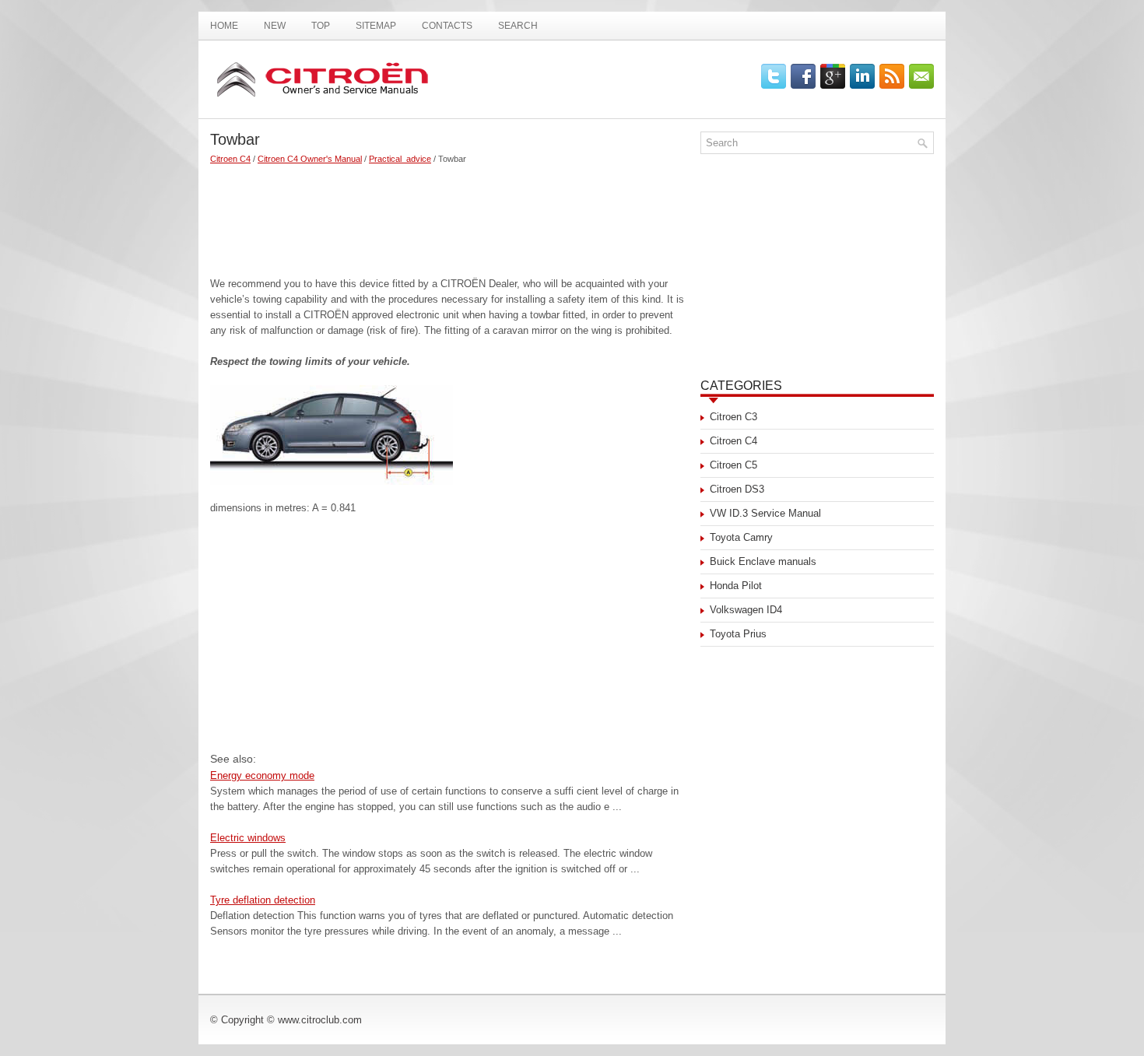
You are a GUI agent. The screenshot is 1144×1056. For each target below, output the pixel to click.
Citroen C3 (733, 417)
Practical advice (400, 158)
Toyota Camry (741, 537)
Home (224, 25)
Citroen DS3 (737, 489)
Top (320, 25)
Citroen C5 (733, 465)
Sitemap (376, 25)
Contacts (447, 25)
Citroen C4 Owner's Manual (310, 158)
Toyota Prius (738, 634)
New (275, 25)
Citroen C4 (230, 158)
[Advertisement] (449, 214)
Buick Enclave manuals (763, 561)
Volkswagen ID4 (746, 610)
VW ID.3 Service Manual (765, 513)
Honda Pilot (736, 585)
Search (518, 25)
